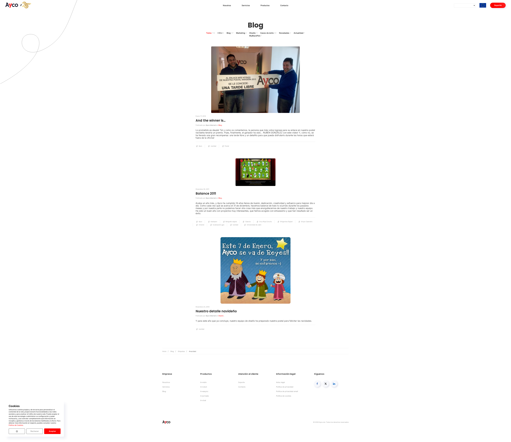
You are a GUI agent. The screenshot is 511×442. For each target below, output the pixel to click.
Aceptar (52, 431)
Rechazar (34, 431)
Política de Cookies (16, 425)
